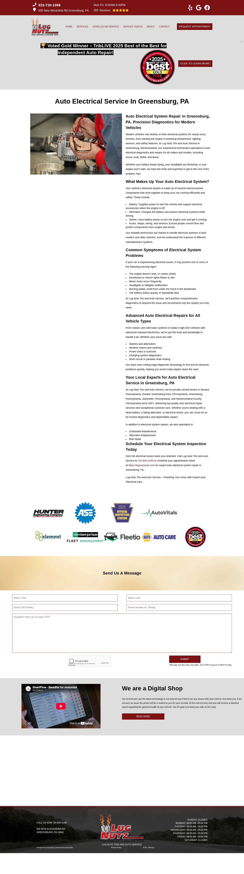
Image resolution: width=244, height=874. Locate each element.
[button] (190, 7)
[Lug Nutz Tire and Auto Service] (45, 26)
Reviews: (102, 10)
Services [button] (82, 26)
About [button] (151, 26)
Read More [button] (143, 716)
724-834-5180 (145, 460)
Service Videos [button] (132, 26)
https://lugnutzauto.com (141, 465)
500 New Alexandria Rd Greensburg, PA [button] (63, 10)
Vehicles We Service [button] (105, 26)
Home (69, 26)
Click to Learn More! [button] (195, 63)
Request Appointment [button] (194, 26)
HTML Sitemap (148, 848)
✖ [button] (241, 41)
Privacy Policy (116, 848)
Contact (164, 26)
